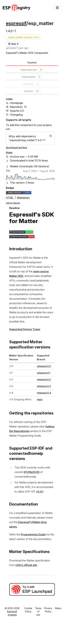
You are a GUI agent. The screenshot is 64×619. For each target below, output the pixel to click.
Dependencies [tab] (31, 69)
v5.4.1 (39, 491)
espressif (16, 23)
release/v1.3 (44, 386)
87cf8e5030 (32, 472)
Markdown (23, 197)
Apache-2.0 (17, 110)
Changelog (16, 114)
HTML (9, 197)
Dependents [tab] (31, 76)
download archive (16, 147)
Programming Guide (33, 534)
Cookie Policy (28, 610)
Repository (16, 106)
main (40, 399)
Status (58, 608)
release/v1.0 (44, 366)
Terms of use (38, 611)
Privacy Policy (48, 610)
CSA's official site (26, 565)
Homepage (16, 103)
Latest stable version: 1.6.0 (23, 37)
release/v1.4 (44, 392)
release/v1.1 (43, 372)
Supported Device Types (24, 329)
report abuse (13, 202)
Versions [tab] (31, 91)
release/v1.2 (44, 379)
